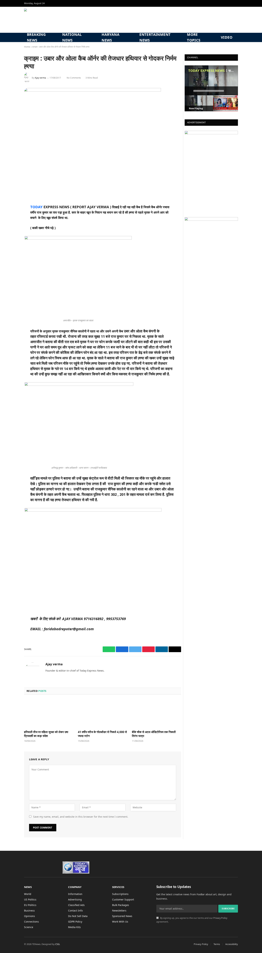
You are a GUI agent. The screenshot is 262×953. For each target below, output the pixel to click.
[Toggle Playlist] (228, 91)
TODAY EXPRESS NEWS (206, 70)
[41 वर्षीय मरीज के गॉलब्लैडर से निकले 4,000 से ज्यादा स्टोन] (102, 713)
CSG (57, 944)
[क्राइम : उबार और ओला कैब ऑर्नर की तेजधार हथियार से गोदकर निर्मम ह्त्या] (92, 90)
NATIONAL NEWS (72, 37)
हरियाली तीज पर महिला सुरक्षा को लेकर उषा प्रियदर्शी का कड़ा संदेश (46, 734)
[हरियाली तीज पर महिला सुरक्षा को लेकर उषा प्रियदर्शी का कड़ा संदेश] (48, 713)
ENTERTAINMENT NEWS (155, 37)
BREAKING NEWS (36, 37)
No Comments (74, 77)
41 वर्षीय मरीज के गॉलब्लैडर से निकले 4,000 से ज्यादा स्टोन (102, 734)
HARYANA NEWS (110, 37)
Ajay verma (40, 77)
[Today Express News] (49, 20)
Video (226, 37)
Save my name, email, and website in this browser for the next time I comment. (80, 816)
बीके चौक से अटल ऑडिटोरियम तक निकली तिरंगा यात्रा (154, 734)
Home (27, 46)
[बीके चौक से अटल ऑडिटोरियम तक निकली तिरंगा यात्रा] (156, 713)
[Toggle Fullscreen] (233, 91)
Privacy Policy (220, 918)
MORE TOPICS (193, 37)
